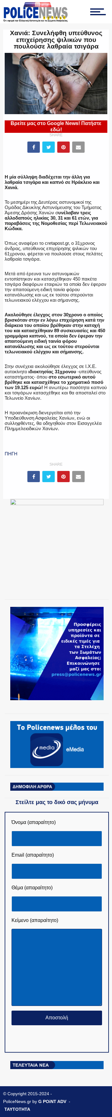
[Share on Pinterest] (63, 147)
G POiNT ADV (52, 1101)
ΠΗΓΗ (11, 453)
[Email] (78, 147)
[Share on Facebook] (33, 147)
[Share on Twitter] (48, 147)
